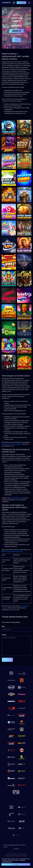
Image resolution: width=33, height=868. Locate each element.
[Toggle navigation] (29, 2)
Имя (3, 626)
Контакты (16, 848)
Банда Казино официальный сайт (13, 551)
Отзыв (4, 634)
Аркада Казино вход (16, 498)
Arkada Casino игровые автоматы (11, 444)
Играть (16, 40)
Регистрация (21, 2)
